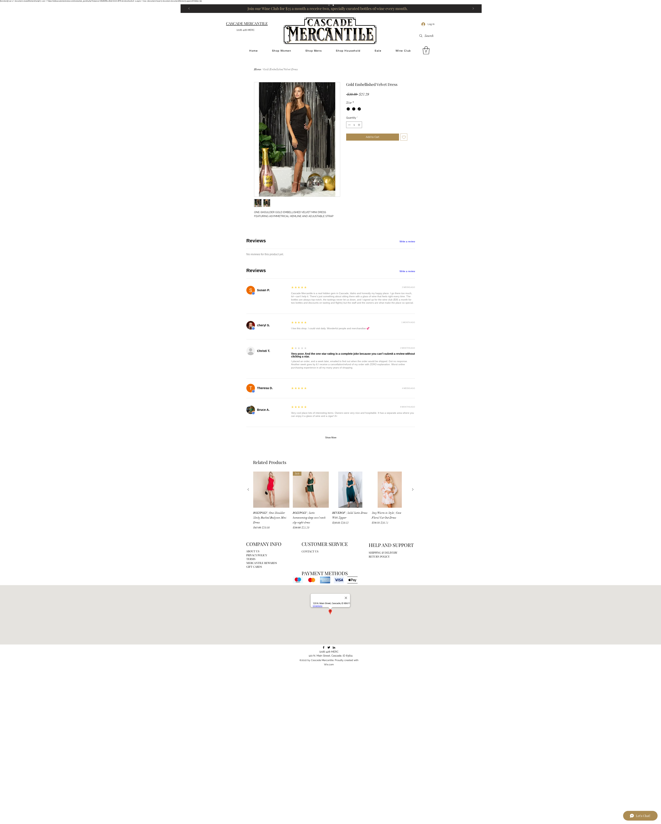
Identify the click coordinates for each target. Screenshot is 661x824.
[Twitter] (328, 647)
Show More (330, 437)
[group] (330, 500)
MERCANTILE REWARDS (261, 563)
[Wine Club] (333, 5)
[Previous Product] (248, 489)
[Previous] (189, 8)
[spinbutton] (354, 125)
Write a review (407, 241)
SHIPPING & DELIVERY (383, 552)
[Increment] (359, 125)
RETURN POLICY (379, 556)
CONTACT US (310, 551)
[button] (426, 50)
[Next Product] (413, 489)
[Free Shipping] (328, 5)
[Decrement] (349, 125)
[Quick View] (271, 490)
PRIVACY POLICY (256, 555)
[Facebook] (323, 647)
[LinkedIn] (334, 647)
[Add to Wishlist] (403, 137)
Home (257, 69)
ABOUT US (252, 551)
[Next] (473, 8)
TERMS (250, 559)
